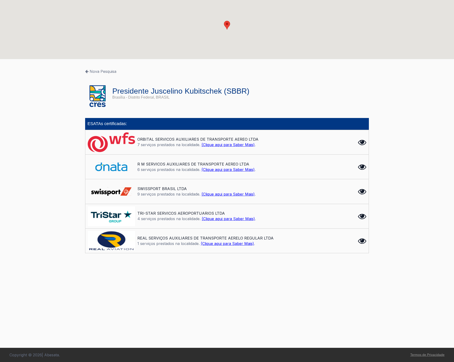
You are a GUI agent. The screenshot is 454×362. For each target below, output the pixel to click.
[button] (227, 25)
